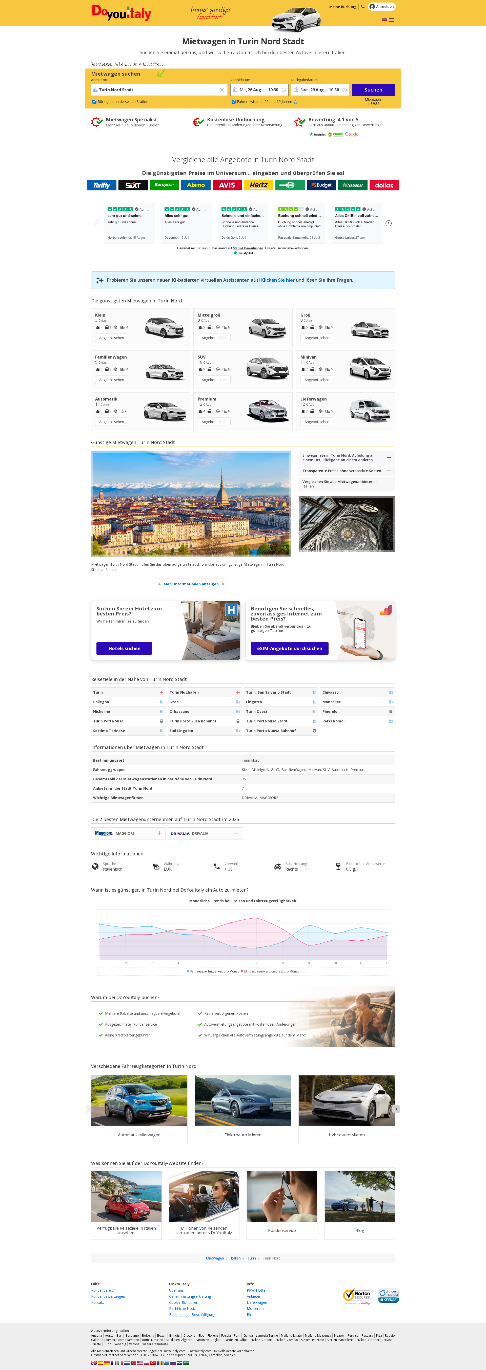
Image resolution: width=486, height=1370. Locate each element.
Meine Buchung (342, 6)
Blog (250, 1314)
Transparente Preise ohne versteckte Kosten (341, 470)
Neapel (339, 1335)
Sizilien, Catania (262, 1340)
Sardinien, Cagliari (208, 1340)
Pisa (379, 1335)
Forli (237, 1335)
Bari (119, 1335)
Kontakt (97, 1302)
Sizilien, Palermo (312, 1340)
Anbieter (253, 1296)
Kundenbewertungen (108, 1296)
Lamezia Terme (267, 1335)
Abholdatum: (240, 79)
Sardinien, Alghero (179, 1340)
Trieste (96, 1344)
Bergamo (132, 1335)
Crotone (189, 1335)
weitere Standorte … (157, 1344)
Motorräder (256, 1308)
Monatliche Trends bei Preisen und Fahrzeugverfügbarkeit (243, 900)
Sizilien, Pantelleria (340, 1340)
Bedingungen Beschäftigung (192, 1314)
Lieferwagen (257, 1302)
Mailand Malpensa (318, 1335)
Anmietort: (99, 79)
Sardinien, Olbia (236, 1340)
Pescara (367, 1335)
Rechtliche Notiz (182, 1308)
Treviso (387, 1340)
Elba (201, 1335)
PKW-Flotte (256, 1290)
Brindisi (174, 1335)
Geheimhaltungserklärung (190, 1296)
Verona (134, 1344)
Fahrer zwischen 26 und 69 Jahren (264, 101)
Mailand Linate (291, 1335)
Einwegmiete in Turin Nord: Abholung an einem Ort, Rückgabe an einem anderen (338, 457)
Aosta (109, 1335)
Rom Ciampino (128, 1340)
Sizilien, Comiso (287, 1340)
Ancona (96, 1335)
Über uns (176, 1290)
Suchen (373, 89)
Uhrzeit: (272, 79)
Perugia (353, 1335)
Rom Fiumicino (152, 1340)
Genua (248, 1335)
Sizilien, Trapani (368, 1340)
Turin (107, 1344)
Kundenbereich (103, 1290)
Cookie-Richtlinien (183, 1302)
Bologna (148, 1335)
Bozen (161, 1335)
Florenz (213, 1335)
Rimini (110, 1340)
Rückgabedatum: (304, 79)
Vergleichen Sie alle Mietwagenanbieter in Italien (339, 484)
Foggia (226, 1335)
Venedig (120, 1344)
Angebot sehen (111, 337)
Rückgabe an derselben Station (123, 101)
